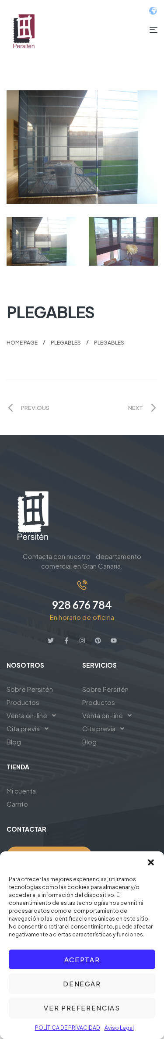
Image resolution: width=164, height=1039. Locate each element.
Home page (22, 342)
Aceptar (82, 959)
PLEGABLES (66, 342)
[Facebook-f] (66, 640)
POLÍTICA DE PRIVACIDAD (67, 1028)
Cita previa (23, 728)
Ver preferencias (82, 1007)
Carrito (17, 804)
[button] (151, 862)
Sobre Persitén (30, 689)
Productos (23, 702)
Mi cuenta (21, 790)
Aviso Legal (119, 1028)
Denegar (82, 983)
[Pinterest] (98, 640)
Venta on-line (27, 715)
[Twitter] (51, 640)
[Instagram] (82, 640)
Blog (14, 741)
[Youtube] (114, 640)
